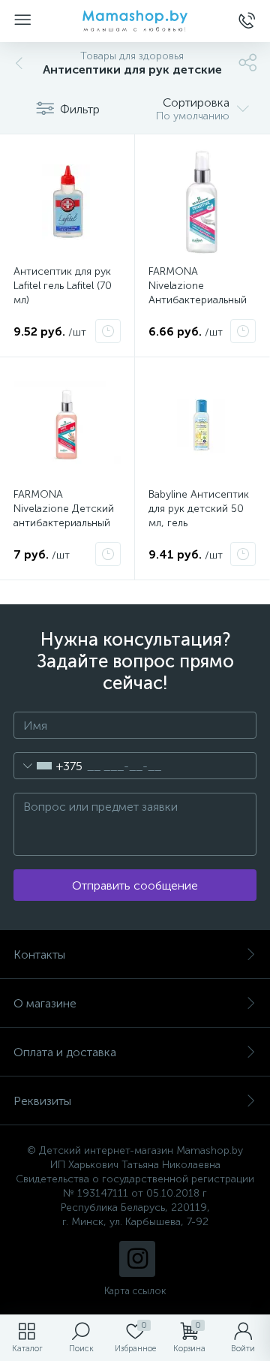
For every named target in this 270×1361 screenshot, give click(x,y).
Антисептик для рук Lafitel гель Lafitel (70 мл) (63, 285)
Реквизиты (42, 1101)
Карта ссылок (135, 1290)
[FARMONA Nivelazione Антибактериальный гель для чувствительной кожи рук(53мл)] (202, 201)
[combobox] (48, 765)
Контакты (39, 954)
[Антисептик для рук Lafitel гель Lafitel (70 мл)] (67, 201)
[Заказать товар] (108, 331)
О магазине (45, 1003)
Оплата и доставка (65, 1052)
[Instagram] (137, 1259)
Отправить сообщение (135, 885)
